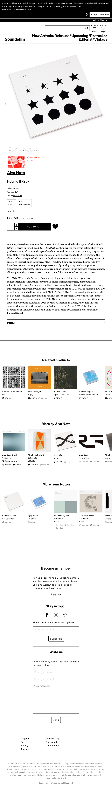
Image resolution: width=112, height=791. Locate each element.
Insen (56, 521)
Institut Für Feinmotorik (13, 391)
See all (30, 161)
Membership (52, 738)
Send (56, 720)
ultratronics (33, 519)
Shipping (25, 738)
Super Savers (33, 157)
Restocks (97, 36)
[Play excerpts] (10, 150)
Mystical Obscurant (62, 394)
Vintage (100, 39)
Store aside (52, 742)
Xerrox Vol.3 (84, 458)
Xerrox (56, 458)
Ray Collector (8, 519)
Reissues (62, 36)
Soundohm (15, 39)
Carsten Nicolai (9, 515)
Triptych (31, 394)
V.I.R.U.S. (31, 461)
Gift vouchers (53, 745)
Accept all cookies (100, 14)
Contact (24, 749)
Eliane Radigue (34, 391)
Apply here (56, 594)
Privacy (24, 745)
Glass (81, 521)
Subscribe (56, 638)
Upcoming (79, 36)
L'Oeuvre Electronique (88, 394)
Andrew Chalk (60, 391)
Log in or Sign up (99, 20)
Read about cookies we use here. (16, 9)
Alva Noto (16, 172)
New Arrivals (42, 36)
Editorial (85, 39)
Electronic (17, 195)
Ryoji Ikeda (33, 515)
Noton (16, 188)
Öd (3, 394)
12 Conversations (9, 461)
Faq (22, 742)
